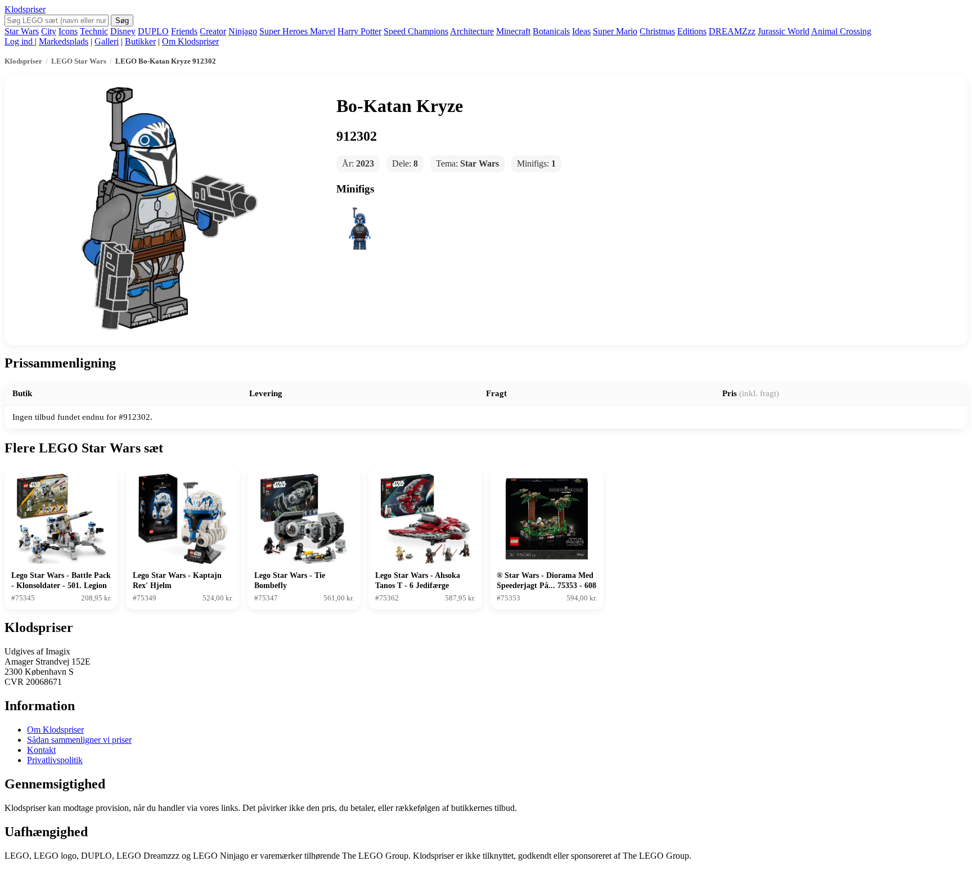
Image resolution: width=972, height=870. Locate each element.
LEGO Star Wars (78, 61)
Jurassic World (783, 31)
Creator (213, 31)
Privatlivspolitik (55, 760)
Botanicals (551, 31)
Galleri (106, 41)
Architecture (472, 31)
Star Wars (21, 31)
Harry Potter (359, 31)
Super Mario (615, 31)
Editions (691, 31)
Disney (123, 31)
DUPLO (153, 31)
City (48, 31)
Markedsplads (63, 41)
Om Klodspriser (190, 41)
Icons (68, 31)
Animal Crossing (841, 31)
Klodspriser (25, 9)
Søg (122, 20)
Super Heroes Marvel (297, 31)
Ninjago (242, 31)
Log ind (19, 41)
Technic (94, 31)
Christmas (657, 31)
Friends (184, 31)
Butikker (140, 41)
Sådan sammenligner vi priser (79, 740)
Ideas (581, 31)
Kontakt (41, 750)
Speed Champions (416, 31)
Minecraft (513, 31)
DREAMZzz (732, 31)
